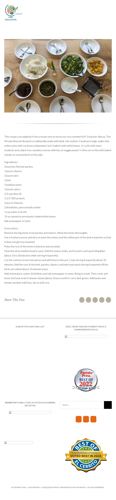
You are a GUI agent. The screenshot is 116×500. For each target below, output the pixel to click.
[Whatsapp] (101, 300)
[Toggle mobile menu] (110, 4)
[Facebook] (81, 300)
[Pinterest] (108, 300)
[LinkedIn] (95, 300)
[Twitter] (88, 300)
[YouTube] (79, 419)
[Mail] (93, 419)
